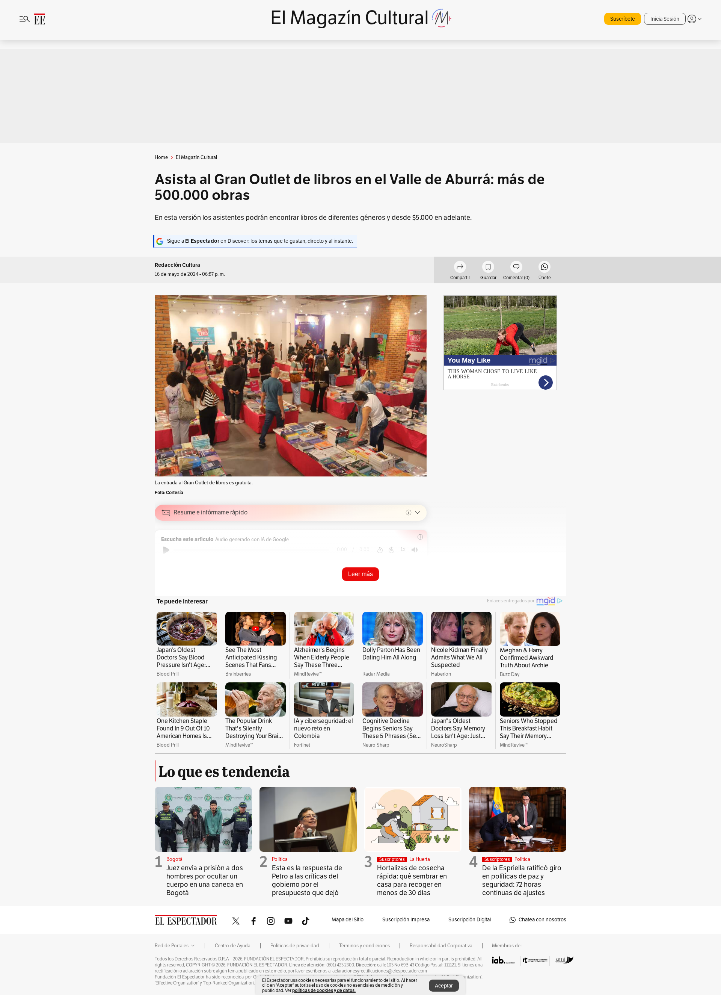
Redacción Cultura (177, 265)
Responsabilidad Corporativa (441, 945)
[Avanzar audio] (391, 550)
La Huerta (419, 859)
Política (280, 859)
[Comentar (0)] (516, 268)
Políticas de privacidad (294, 945)
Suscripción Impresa (406, 919)
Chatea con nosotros (542, 919)
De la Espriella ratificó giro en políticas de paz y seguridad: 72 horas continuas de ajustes (521, 880)
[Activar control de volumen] (415, 549)
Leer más (360, 574)
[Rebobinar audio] (380, 550)
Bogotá (174, 859)
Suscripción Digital (469, 919)
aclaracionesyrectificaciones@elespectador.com (379, 971)
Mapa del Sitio (348, 919)
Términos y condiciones (364, 945)
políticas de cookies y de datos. (324, 990)
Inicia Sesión (664, 19)
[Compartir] (460, 268)
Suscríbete (622, 19)
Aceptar (444, 986)
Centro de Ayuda (232, 945)
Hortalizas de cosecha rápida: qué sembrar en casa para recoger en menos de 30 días (412, 880)
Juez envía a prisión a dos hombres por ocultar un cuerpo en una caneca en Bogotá (204, 880)
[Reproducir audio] (166, 550)
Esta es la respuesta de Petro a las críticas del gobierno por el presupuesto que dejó (307, 880)
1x (403, 549)
